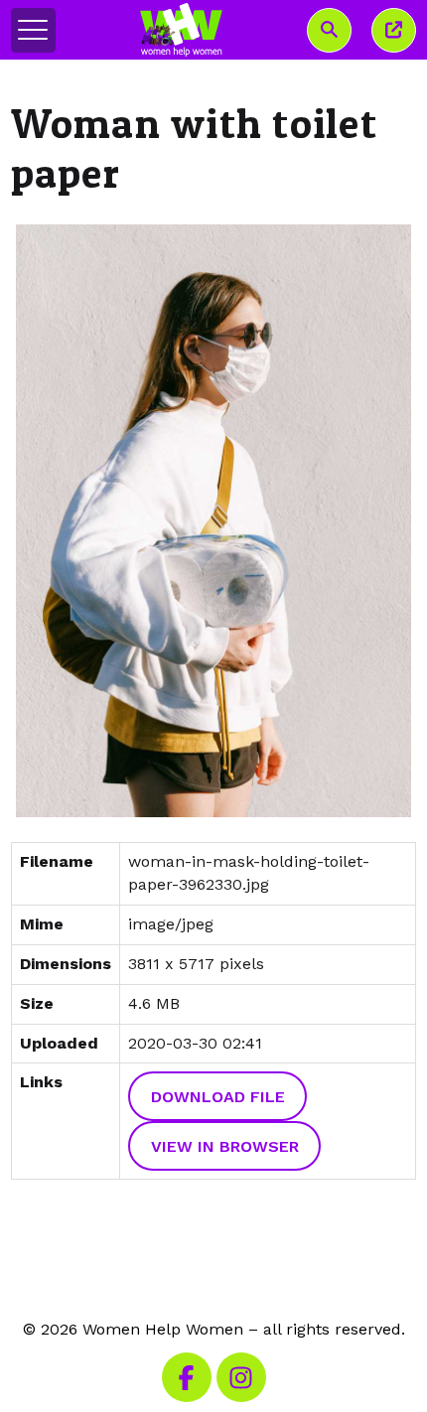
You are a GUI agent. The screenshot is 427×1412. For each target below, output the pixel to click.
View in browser (225, 1146)
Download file (218, 1096)
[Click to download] (214, 521)
